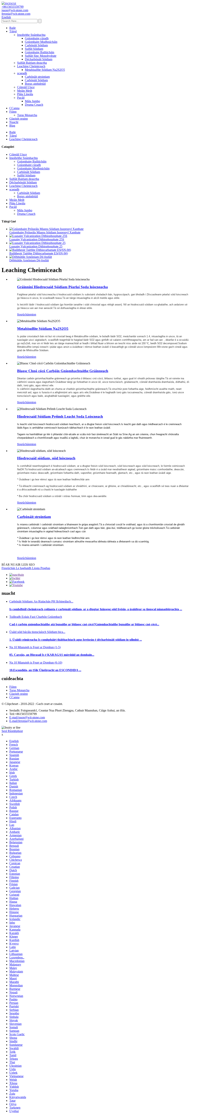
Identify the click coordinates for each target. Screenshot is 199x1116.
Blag (12, 125)
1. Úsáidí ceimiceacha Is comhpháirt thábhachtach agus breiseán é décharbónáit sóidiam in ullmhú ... (75, 639)
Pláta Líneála (25, 94)
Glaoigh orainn (18, 118)
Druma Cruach (34, 104)
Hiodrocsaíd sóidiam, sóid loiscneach (46, 458)
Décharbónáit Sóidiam (38, 59)
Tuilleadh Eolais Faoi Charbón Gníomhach (35, 616)
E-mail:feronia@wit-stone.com (28, 721)
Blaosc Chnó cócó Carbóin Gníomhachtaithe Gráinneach (62, 371)
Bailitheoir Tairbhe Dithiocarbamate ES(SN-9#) (38, 253)
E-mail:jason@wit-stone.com (27, 717)
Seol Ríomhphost (12, 731)
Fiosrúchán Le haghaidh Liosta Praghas (26, 568)
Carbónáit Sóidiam (36, 45)
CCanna (14, 108)
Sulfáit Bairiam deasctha (32, 62)
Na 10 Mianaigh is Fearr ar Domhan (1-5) (35, 647)
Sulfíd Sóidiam (34, 48)
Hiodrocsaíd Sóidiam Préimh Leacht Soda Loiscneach (60, 416)
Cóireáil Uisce (26, 87)
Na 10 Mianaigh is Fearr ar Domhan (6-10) (35, 662)
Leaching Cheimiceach (31, 66)
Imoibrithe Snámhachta (31, 34)
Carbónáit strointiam (37, 76)
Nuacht (13, 122)
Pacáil (20, 97)
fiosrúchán (23, 314)
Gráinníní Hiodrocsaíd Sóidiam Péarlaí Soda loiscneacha (62, 287)
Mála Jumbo (32, 101)
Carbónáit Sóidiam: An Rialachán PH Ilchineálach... (41, 601)
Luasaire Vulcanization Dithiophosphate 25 (35, 246)
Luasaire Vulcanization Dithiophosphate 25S (36, 239)
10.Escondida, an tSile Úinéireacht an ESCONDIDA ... (45, 670)
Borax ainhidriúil (35, 83)
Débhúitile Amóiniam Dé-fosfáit (29, 260)
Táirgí (13, 31)
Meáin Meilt (24, 90)
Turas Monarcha (27, 115)
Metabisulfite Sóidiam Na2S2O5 (45, 69)
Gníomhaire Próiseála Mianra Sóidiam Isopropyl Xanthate (44, 232)
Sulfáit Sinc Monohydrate (40, 55)
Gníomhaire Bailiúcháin (39, 52)
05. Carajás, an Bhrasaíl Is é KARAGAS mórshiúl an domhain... (51, 654)
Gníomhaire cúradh (37, 38)
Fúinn (13, 111)
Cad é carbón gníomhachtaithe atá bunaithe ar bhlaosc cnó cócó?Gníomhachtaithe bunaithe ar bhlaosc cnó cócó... (84, 624)
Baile (12, 27)
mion (33, 314)
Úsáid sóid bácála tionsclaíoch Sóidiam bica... (37, 632)
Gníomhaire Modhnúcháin (41, 41)
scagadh (22, 73)
